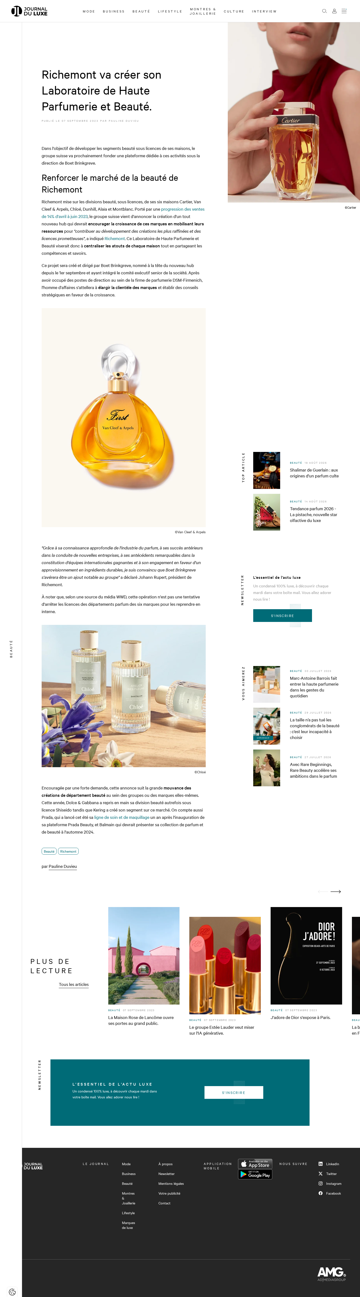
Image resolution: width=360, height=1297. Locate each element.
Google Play (255, 1174)
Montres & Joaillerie (203, 11)
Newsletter (166, 1173)
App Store (255, 1164)
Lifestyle (170, 11)
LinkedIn (332, 1163)
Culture (234, 11)
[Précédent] (323, 891)
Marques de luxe (128, 1225)
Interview (264, 11)
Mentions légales (171, 1183)
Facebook (333, 1193)
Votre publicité (169, 1193)
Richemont (115, 238)
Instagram (333, 1183)
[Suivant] (336, 891)
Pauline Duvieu (124, 120)
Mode (89, 11)
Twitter (331, 1173)
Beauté (141, 11)
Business (114, 11)
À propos (165, 1163)
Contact (164, 1202)
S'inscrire (282, 615)
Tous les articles (74, 984)
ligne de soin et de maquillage (121, 817)
